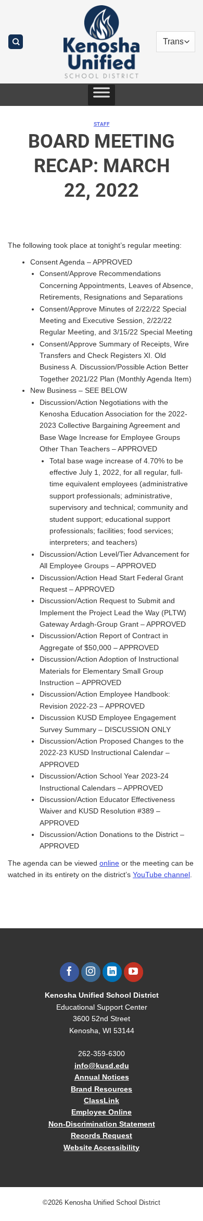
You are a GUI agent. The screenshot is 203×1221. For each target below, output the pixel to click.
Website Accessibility (101, 1147)
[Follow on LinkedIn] (112, 972)
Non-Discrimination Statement (101, 1124)
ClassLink (101, 1100)
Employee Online (101, 1112)
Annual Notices (101, 1077)
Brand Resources (101, 1089)
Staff (101, 124)
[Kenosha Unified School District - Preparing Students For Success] (101, 41)
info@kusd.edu (101, 1065)
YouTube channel (161, 874)
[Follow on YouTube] (133, 972)
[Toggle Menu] (101, 95)
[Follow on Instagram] (90, 972)
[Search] (15, 42)
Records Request (101, 1135)
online (109, 863)
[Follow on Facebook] (69, 972)
